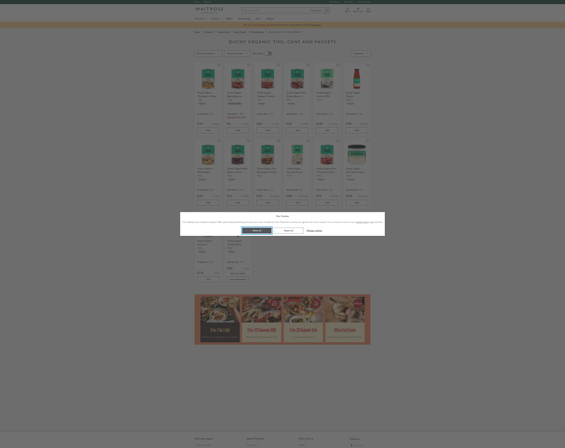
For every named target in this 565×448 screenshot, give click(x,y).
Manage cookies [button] (314, 230)
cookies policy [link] (362, 222)
